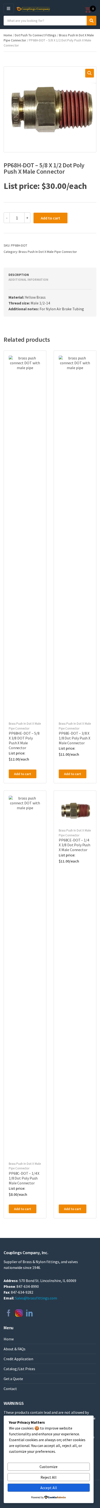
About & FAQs (14, 1348)
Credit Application (18, 1358)
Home (8, 35)
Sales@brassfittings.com (36, 1298)
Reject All (49, 1477)
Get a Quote (13, 1378)
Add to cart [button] (22, 774)
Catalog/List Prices (19, 1368)
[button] (89, 73)
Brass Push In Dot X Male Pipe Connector (48, 251)
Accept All (48, 1487)
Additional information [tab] (28, 280)
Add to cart (50, 218)
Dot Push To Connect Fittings (35, 35)
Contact (10, 1388)
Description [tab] (18, 275)
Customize (49, 1466)
